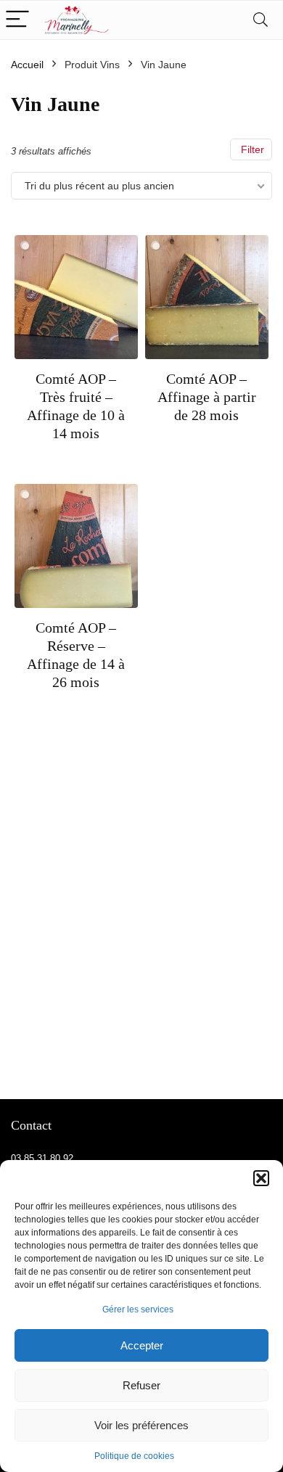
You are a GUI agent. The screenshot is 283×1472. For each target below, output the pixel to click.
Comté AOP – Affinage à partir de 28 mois (206, 397)
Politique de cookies (134, 1456)
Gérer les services (137, 1309)
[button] (261, 1178)
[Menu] (17, 20)
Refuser (141, 1385)
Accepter (141, 1345)
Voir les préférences (141, 1425)
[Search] (260, 20)
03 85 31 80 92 (42, 1158)
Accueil (27, 64)
